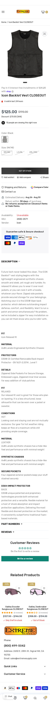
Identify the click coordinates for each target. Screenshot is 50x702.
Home (3, 22)
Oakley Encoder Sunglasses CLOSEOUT (12, 608)
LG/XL (20, 152)
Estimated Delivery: (15, 197)
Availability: (7, 215)
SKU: (3, 219)
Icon (19, 223)
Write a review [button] (25, 558)
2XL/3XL (33, 152)
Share (46, 177)
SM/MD (7, 152)
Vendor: (5, 223)
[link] (19, 588)
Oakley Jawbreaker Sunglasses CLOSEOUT (37, 608)
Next (45, 601)
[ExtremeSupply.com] (23, 12)
